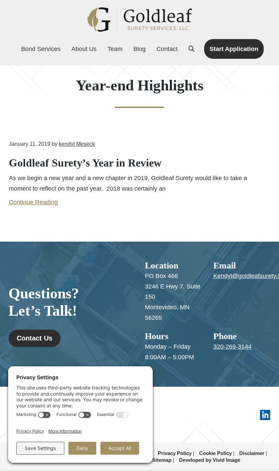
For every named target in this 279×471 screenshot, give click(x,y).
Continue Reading (33, 202)
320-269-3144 (232, 346)
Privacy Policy (175, 453)
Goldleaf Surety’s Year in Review (85, 163)
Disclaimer (251, 453)
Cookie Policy (215, 453)
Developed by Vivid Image (209, 460)
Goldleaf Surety (139, 19)
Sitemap (161, 460)
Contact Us (34, 338)
